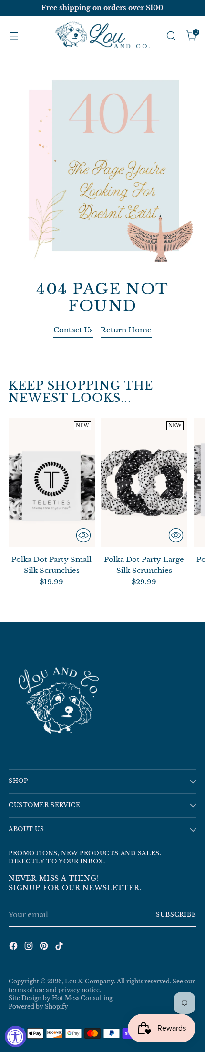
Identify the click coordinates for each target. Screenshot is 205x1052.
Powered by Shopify (38, 1006)
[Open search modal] (171, 36)
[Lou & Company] (102, 35)
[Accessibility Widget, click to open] (15, 1036)
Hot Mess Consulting (82, 998)
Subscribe (176, 915)
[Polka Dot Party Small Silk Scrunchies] (52, 482)
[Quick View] (83, 535)
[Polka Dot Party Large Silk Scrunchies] (144, 482)
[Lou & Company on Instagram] (29, 947)
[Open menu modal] (13, 36)
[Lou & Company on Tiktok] (60, 947)
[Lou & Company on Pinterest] (45, 947)
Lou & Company (89, 981)
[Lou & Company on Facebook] (14, 947)
